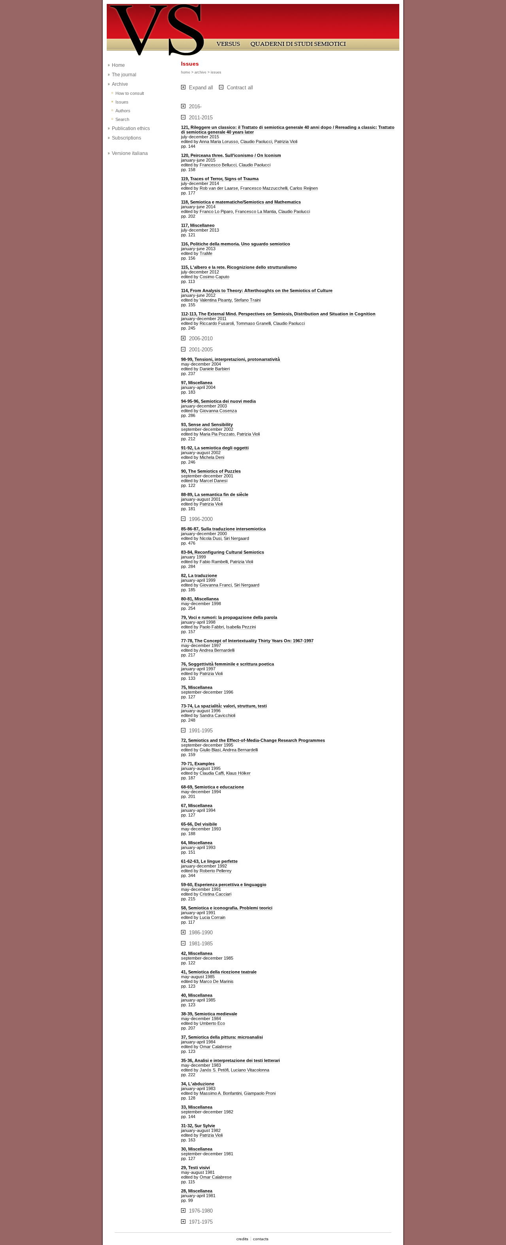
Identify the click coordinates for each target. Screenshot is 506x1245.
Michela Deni (212, 457)
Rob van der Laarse (219, 188)
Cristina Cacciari (215, 894)
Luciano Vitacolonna (250, 1070)
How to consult (129, 93)
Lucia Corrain (212, 917)
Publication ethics (131, 128)
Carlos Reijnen (304, 188)
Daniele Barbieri (215, 368)
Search (122, 119)
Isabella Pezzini (241, 626)
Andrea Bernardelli (216, 650)
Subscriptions (126, 138)
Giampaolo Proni (260, 1093)
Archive (120, 84)
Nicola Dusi (210, 538)
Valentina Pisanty (216, 300)
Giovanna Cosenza (218, 410)
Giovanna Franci (216, 585)
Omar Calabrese (216, 1046)
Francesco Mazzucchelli (263, 188)
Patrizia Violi (285, 141)
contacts (260, 1239)
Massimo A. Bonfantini (221, 1093)
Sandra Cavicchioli (217, 715)
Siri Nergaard (236, 538)
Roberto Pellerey (216, 870)
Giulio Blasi (210, 749)
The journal (124, 74)
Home (118, 65)
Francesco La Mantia (255, 211)
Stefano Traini (247, 300)
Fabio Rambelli (214, 561)
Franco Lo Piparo (216, 211)
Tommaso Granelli (253, 323)
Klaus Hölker (238, 773)
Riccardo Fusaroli (217, 323)
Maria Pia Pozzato (217, 434)
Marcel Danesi (213, 480)
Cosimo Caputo (214, 276)
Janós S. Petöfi (214, 1070)
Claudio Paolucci (256, 141)
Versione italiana (130, 153)
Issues (121, 102)
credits (242, 1239)
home (185, 72)
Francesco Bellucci (218, 164)
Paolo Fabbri (212, 626)
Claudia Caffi (212, 773)
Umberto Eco (212, 1023)
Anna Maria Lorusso (218, 141)
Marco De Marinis (217, 981)
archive (200, 72)
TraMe (206, 253)
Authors (122, 110)
